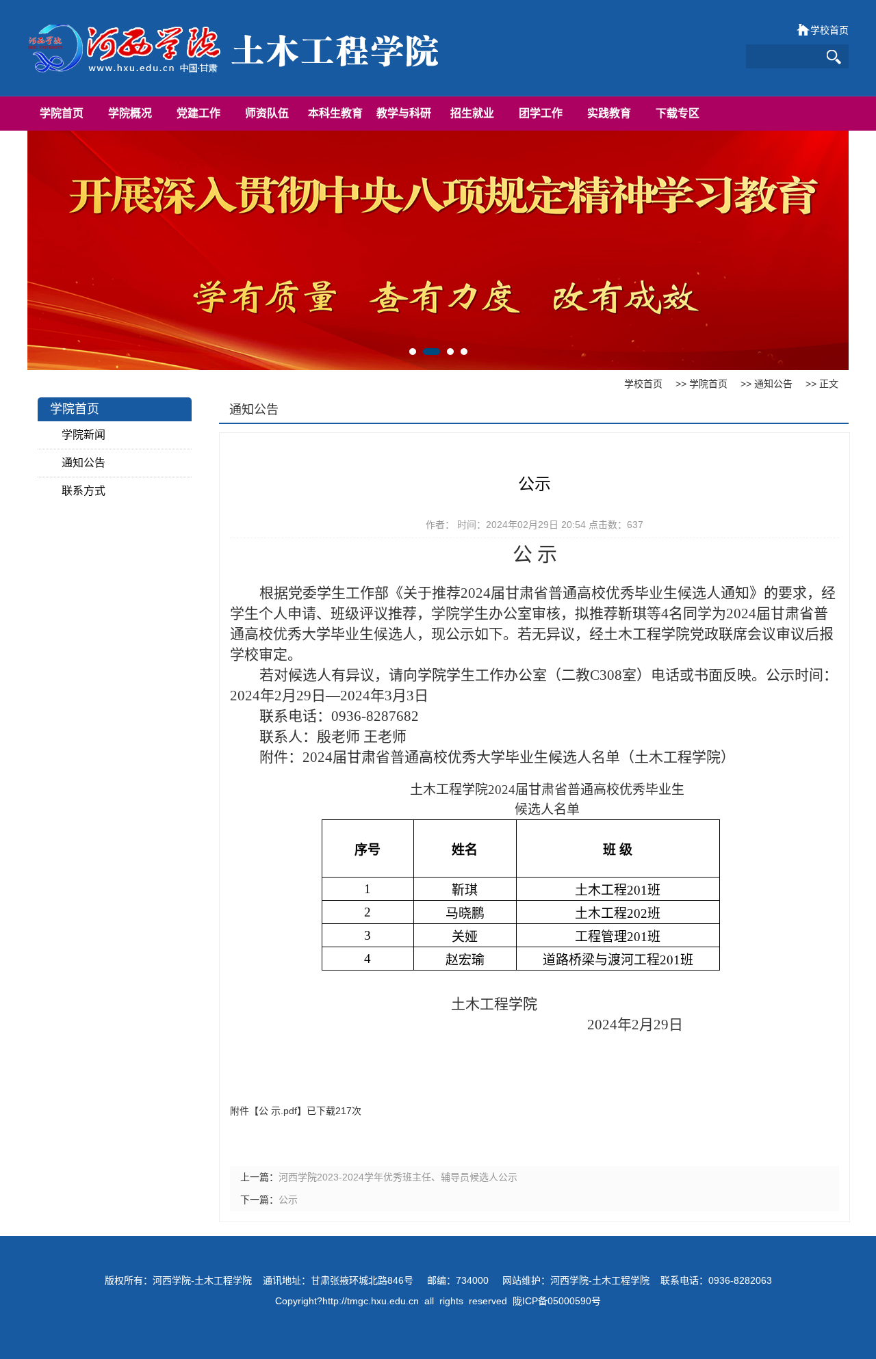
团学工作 (541, 113)
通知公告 (773, 383)
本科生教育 (335, 113)
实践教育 (609, 113)
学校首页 (829, 30)
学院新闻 (83, 434)
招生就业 (472, 113)
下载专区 (677, 113)
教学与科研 (403, 113)
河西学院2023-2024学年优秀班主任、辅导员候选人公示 (398, 1177)
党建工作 (198, 113)
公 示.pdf (278, 1110)
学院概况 (130, 113)
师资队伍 (267, 113)
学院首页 (61, 113)
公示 (288, 1199)
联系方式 (83, 491)
